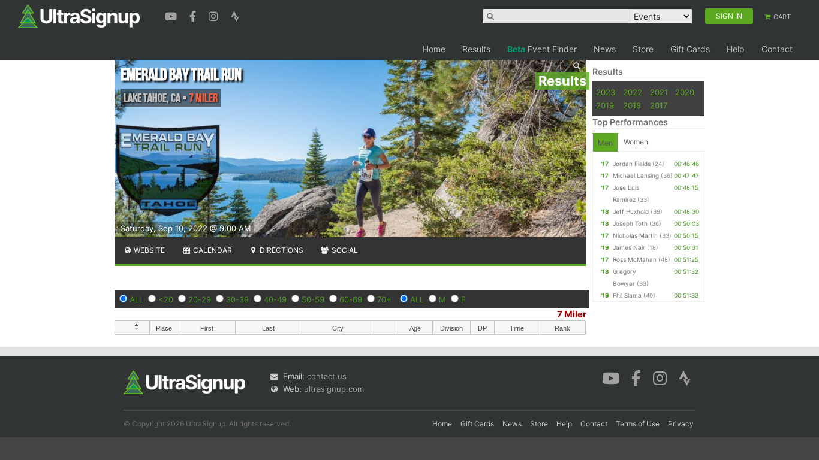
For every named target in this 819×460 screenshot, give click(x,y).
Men (605, 142)
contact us (327, 376)
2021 (659, 92)
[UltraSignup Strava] (235, 15)
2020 (684, 92)
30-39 (237, 299)
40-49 (275, 299)
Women (636, 141)
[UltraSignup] (79, 15)
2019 (605, 105)
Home (434, 49)
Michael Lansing (636, 175)
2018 (632, 105)
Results (476, 49)
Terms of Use (638, 423)
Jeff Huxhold (631, 211)
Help (736, 49)
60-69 (350, 299)
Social (344, 250)
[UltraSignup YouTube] (172, 15)
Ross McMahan (635, 259)
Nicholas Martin (635, 235)
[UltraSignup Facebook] (194, 15)
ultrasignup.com (334, 389)
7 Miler (571, 314)
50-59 (313, 299)
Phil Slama (627, 295)
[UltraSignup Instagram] (215, 15)
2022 (632, 92)
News (605, 49)
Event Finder (542, 49)
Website (148, 250)
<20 (165, 299)
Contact (777, 49)
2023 (605, 92)
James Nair (629, 247)
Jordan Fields (632, 163)
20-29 (199, 299)
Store (643, 49)
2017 (658, 105)
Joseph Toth (630, 223)
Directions (280, 250)
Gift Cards (690, 49)
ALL (136, 299)
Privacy (681, 423)
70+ (384, 299)
